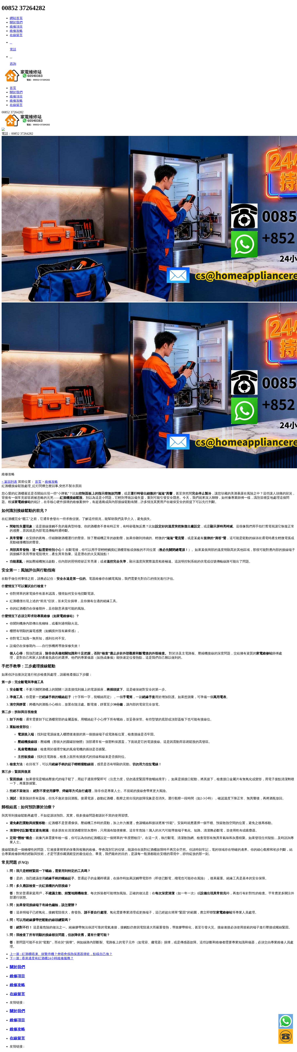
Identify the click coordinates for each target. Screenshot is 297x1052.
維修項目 (16, 26)
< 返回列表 (9, 481)
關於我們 (16, 22)
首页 (38, 481)
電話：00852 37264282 (17, 133)
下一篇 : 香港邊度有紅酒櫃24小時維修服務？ (42, 958)
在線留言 (16, 35)
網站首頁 (16, 18)
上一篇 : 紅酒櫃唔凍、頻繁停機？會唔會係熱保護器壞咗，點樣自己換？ (61, 954)
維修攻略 (16, 31)
